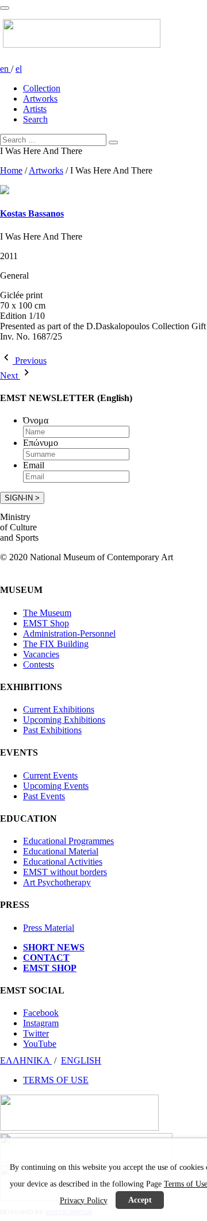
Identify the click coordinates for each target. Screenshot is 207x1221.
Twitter (36, 1033)
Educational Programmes (68, 841)
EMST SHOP (49, 968)
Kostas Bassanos (32, 213)
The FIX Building (56, 644)
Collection (41, 88)
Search (35, 119)
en (5, 69)
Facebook (41, 1013)
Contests (38, 664)
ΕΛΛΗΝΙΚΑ (26, 1060)
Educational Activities (62, 861)
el (19, 69)
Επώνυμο (40, 443)
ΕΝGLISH (81, 1060)
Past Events (44, 796)
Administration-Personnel (69, 633)
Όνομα (35, 420)
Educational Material (60, 851)
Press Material (48, 928)
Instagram (41, 1023)
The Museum (47, 613)
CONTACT (46, 957)
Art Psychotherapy (57, 882)
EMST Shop (46, 623)
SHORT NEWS (54, 947)
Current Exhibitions (58, 709)
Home (11, 170)
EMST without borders (65, 872)
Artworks (40, 98)
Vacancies (41, 654)
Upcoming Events (56, 786)
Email (33, 465)
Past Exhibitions (52, 730)
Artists (35, 109)
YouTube (39, 1044)
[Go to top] (4, 8)
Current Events (50, 775)
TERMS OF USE (56, 1080)
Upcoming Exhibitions (64, 720)
